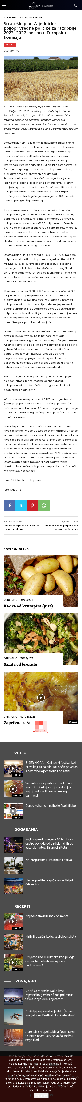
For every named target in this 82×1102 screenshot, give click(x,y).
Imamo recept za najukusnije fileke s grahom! (21, 527)
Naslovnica (11, 17)
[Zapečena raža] (41, 698)
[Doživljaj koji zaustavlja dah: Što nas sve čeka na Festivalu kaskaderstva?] (13, 1017)
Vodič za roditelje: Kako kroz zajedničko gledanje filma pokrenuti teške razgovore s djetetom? (49, 995)
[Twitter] (21, 505)
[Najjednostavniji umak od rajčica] (13, 921)
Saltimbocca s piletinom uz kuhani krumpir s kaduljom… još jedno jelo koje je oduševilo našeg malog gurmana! (48, 789)
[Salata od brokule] (41, 639)
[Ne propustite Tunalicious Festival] (13, 865)
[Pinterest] (32, 505)
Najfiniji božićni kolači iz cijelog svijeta (50, 936)
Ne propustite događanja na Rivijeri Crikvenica (49, 883)
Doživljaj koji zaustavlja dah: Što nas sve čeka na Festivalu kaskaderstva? (50, 1014)
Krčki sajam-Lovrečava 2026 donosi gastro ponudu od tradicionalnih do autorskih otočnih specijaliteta (49, 843)
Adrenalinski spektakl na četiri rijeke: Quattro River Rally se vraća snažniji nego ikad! (50, 1036)
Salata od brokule (20, 664)
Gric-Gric (11, 600)
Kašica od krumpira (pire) (28, 606)
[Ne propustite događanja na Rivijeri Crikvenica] (13, 886)
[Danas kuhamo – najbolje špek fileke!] (13, 811)
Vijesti (38, 17)
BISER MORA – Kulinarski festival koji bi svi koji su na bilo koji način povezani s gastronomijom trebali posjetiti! (51, 767)
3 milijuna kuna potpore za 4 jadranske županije (61, 527)
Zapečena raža (17, 722)
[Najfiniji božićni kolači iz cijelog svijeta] (13, 942)
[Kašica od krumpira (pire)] (41, 581)
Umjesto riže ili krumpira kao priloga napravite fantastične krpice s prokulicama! (49, 961)
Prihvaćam (41, 1095)
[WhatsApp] (44, 505)
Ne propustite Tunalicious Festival (48, 860)
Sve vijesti (26, 17)
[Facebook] (9, 505)
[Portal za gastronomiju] (41, 6)
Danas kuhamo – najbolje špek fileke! (50, 806)
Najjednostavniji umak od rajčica (46, 916)
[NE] (77, 1077)
